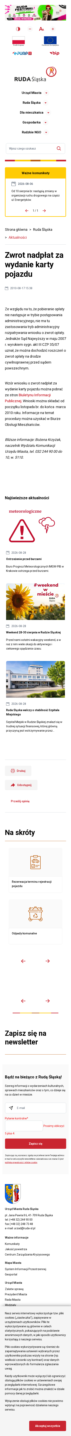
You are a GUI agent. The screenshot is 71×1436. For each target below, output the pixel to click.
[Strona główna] (35, 74)
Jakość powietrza (16, 1249)
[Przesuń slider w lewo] (23, 961)
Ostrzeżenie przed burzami (35, 541)
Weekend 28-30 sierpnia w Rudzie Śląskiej (35, 617)
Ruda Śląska (32, 103)
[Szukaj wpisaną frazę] (60, 148)
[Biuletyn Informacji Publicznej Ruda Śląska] (54, 53)
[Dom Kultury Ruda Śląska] (61, 985)
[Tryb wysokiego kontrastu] (18, 29)
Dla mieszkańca (31, 112)
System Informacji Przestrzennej (25, 1269)
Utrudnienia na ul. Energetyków (35, 195)
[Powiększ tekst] (53, 29)
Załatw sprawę (14, 1289)
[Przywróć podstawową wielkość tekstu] (41, 28)
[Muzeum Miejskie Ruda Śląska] (30, 985)
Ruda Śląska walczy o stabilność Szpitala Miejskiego (35, 697)
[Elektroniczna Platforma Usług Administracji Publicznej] (22, 53)
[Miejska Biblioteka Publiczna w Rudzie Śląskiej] (41, 985)
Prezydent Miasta (16, 1294)
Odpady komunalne (35, 921)
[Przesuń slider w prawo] (48, 961)
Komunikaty (12, 1243)
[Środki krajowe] (18, 41)
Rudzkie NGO (31, 132)
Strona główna (16, 229)
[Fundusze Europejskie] (50, 41)
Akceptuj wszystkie (47, 1426)
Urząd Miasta (31, 93)
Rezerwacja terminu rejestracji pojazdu (35, 870)
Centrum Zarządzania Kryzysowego (27, 1254)
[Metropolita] (10, 985)
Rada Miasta (13, 1299)
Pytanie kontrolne (16, 1119)
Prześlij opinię (20, 801)
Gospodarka (31, 122)
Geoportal (11, 1274)
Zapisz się (35, 1143)
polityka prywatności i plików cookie (21, 1162)
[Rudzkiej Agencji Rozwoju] (20, 985)
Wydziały (10, 1305)
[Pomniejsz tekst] (30, 29)
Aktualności (18, 237)
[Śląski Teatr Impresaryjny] (51, 985)
